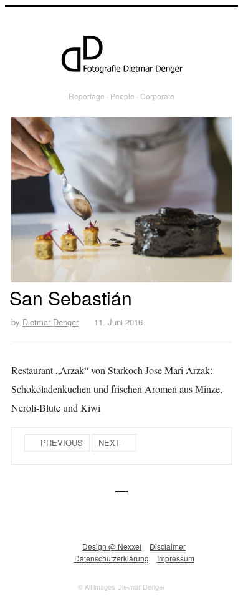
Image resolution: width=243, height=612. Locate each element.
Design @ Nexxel (111, 546)
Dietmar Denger (50, 322)
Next (109, 442)
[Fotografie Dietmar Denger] (121, 55)
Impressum (175, 558)
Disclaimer (168, 546)
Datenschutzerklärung (111, 558)
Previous (61, 442)
